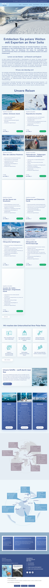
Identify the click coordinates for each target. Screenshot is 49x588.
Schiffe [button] (30, 4)
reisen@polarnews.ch (43, 1)
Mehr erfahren (7, 359)
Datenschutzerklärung (10, 582)
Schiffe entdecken (7, 383)
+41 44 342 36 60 (23, 1)
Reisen (20, 4)
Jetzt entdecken (19, 131)
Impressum (4, 558)
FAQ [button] (41, 4)
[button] (43, 548)
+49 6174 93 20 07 (33, 1)
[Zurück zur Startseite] (5, 5)
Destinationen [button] (25, 4)
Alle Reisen (6, 316)
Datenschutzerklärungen (6, 559)
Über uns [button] (45, 4)
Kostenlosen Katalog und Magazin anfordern (10, 563)
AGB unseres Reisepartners (7, 560)
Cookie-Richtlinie (17, 582)
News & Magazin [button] (36, 4)
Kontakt (16, 1)
